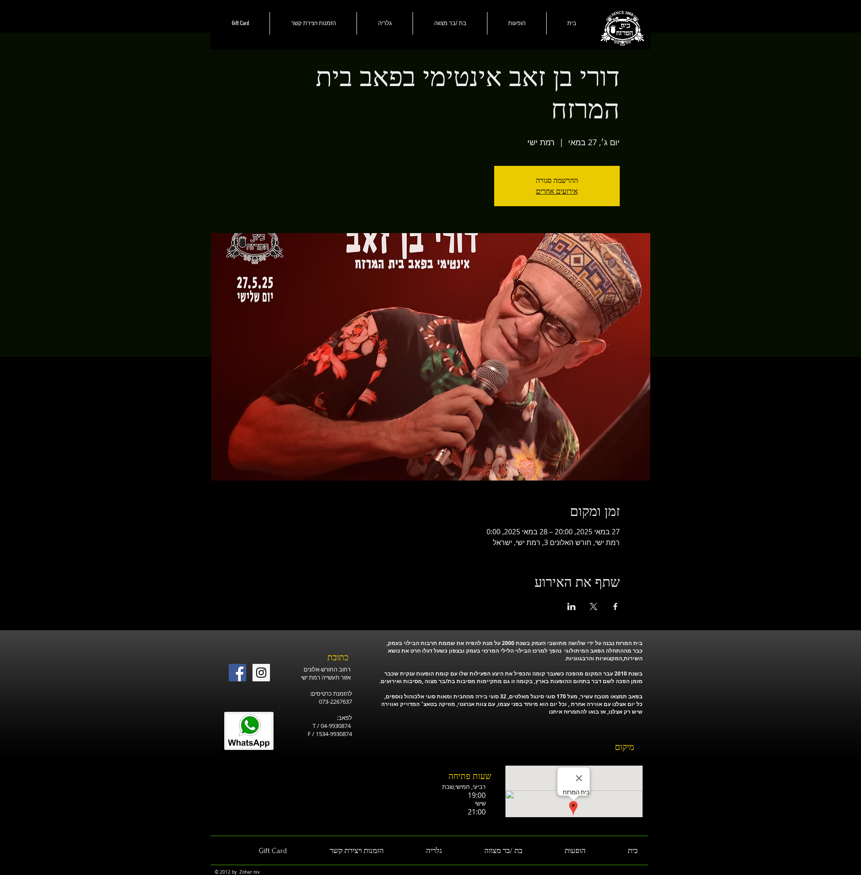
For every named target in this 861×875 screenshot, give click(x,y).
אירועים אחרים (557, 191)
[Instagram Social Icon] (261, 672)
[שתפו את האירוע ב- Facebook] (615, 606)
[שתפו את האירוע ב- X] (593, 606)
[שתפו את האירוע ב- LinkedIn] (571, 606)
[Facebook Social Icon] (237, 672)
